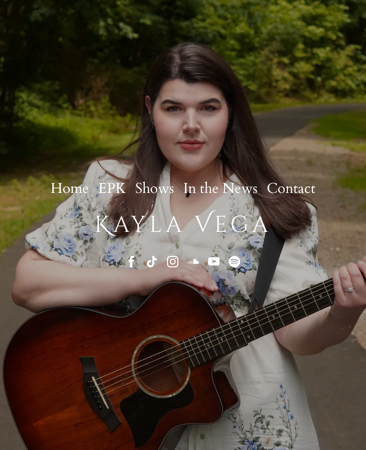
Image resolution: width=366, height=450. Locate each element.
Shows (154, 188)
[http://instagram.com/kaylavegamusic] (172, 261)
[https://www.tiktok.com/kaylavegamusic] (152, 261)
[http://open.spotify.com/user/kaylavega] (234, 261)
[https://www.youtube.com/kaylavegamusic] (214, 261)
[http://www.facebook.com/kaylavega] (131, 261)
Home (70, 188)
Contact (291, 188)
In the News (220, 188)
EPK (112, 188)
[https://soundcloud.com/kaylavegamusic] (193, 261)
